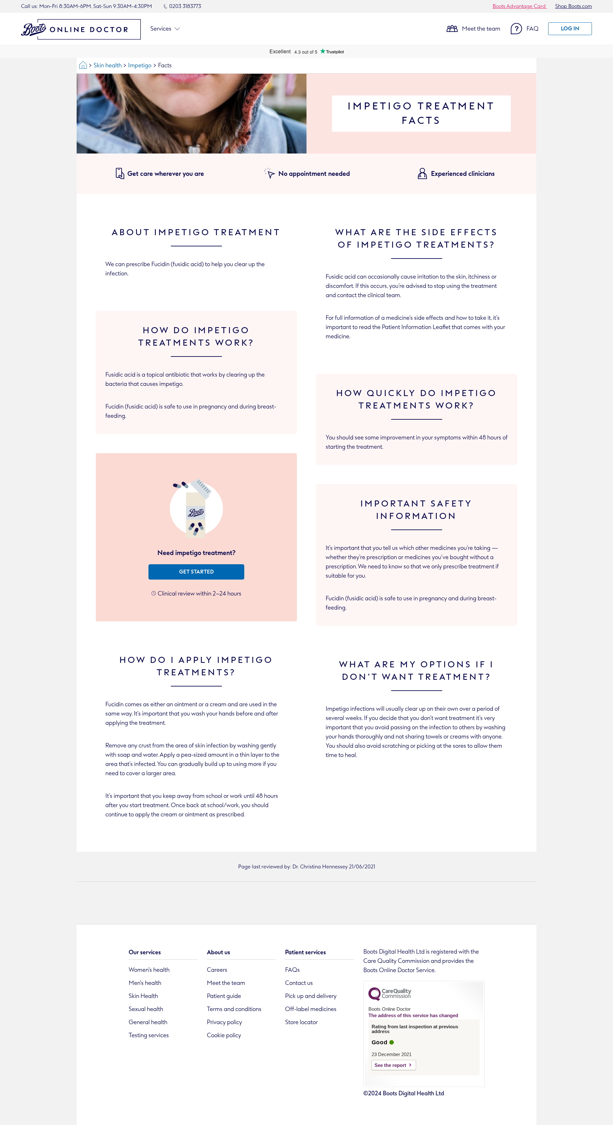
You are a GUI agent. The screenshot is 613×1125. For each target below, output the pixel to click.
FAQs (292, 969)
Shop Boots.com (573, 6)
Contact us (299, 982)
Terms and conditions (234, 1009)
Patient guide (224, 996)
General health (148, 1022)
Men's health (145, 982)
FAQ (532, 28)
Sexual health (146, 1009)
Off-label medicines (311, 1009)
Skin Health (143, 996)
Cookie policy (224, 1035)
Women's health (149, 969)
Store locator (301, 1022)
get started (196, 572)
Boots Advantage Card (520, 6)
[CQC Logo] (389, 999)
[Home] (83, 65)
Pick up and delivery (311, 996)
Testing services (149, 1035)
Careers (217, 969)
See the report (390, 1065)
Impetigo (139, 65)
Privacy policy (224, 1022)
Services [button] (160, 29)
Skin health (108, 65)
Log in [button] (570, 29)
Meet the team (481, 28)
